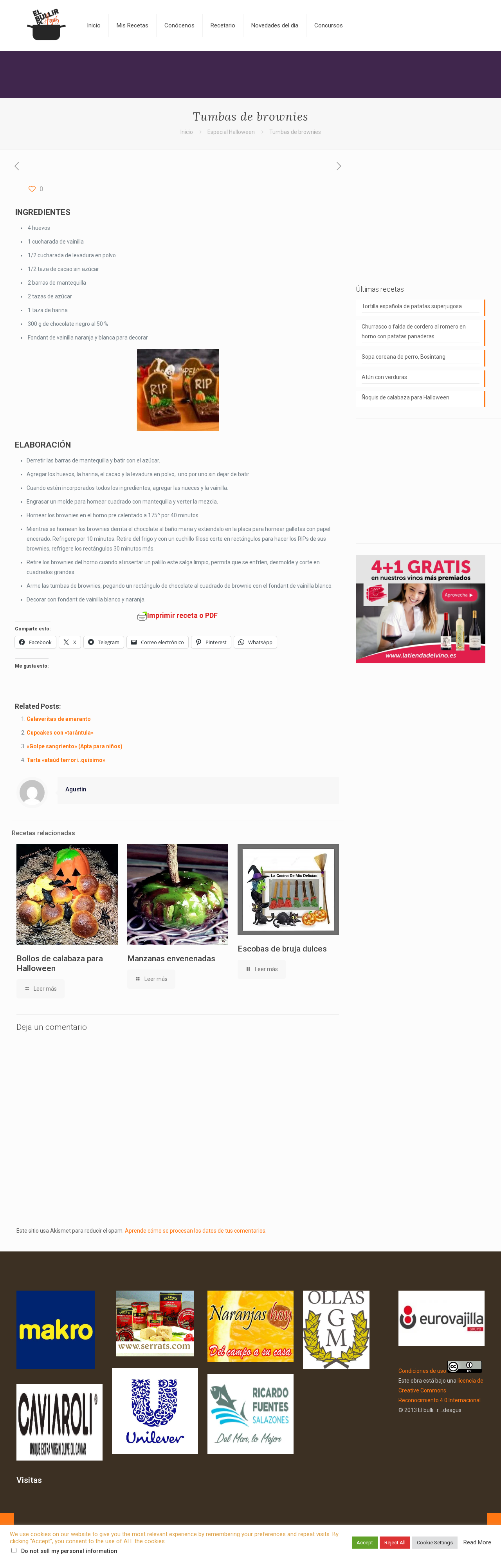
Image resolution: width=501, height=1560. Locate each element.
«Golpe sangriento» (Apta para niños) (75, 746)
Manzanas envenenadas (171, 958)
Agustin (76, 789)
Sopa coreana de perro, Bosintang (403, 357)
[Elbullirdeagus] (45, 25)
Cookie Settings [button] (435, 1543)
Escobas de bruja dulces (282, 948)
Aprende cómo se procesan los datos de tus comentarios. (196, 1231)
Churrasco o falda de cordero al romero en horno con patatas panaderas (414, 331)
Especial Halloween (231, 132)
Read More (477, 1542)
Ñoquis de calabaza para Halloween (405, 397)
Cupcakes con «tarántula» (60, 732)
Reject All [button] (394, 1543)
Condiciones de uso (422, 1371)
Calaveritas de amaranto (59, 719)
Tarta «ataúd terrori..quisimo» (66, 760)
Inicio (186, 132)
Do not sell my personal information (69, 1551)
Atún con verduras (384, 377)
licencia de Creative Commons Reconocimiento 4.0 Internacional (440, 1390)
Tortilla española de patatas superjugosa (412, 306)
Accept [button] (365, 1543)
